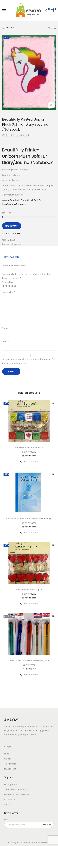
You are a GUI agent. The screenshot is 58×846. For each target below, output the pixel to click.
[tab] (29, 257)
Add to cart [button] (30, 455)
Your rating (8, 282)
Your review (8, 292)
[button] (11, 233)
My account (10, 768)
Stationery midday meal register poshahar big (29, 518)
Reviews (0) (11, 257)
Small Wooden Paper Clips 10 (29, 589)
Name (6, 328)
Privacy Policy (10, 784)
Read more (30, 668)
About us (8, 804)
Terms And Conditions (15, 789)
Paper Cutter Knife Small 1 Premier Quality (28, 660)
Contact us (9, 799)
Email (5, 341)
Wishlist (8, 758)
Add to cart (11, 226)
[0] (46, 10)
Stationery (17, 244)
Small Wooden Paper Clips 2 (29, 447)
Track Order (10, 763)
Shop (6, 753)
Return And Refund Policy (16, 794)
